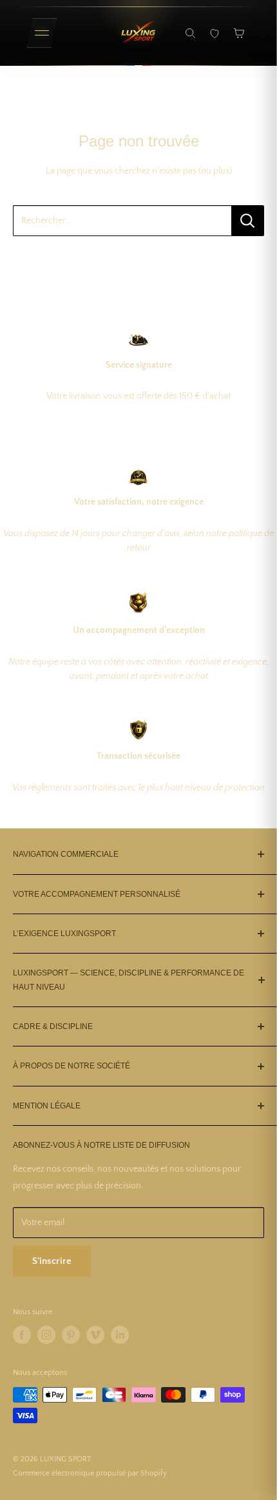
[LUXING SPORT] (138, 33)
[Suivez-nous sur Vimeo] (95, 1335)
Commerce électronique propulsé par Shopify (90, 1473)
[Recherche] (190, 33)
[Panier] (239, 33)
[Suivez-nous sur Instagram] (46, 1335)
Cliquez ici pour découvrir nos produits (138, 260)
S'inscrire (52, 1260)
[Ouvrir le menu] (42, 33)
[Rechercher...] (247, 220)
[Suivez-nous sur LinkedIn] (120, 1335)
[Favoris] (214, 33)
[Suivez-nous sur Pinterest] (71, 1335)
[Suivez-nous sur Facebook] (22, 1335)
